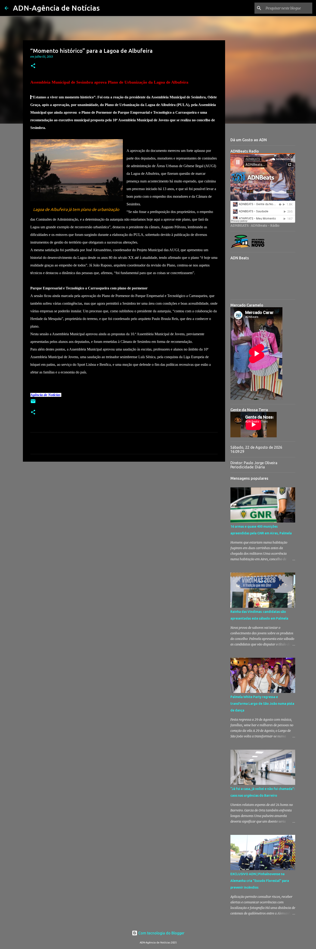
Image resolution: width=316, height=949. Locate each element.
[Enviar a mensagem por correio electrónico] (33, 402)
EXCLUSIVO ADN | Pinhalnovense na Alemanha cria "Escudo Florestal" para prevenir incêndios (259, 880)
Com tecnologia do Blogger (160, 933)
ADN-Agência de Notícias (56, 8)
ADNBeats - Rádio (265, 225)
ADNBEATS (239, 225)
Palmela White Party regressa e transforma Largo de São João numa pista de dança (262, 703)
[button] (33, 66)
